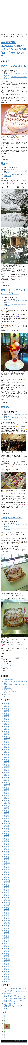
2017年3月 (6, 876)
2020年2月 (6, 818)
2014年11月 (7, 922)
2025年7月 (6, 724)
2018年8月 (6, 848)
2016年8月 (6, 887)
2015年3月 (6, 915)
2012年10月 (7, 963)
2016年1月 (6, 899)
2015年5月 (6, 912)
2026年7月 (6, 705)
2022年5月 (6, 774)
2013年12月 (7, 940)
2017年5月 (6, 872)
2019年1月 (6, 840)
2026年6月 (6, 706)
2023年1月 (6, 761)
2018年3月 (6, 856)
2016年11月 (7, 882)
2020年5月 (6, 813)
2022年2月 (6, 779)
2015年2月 (6, 917)
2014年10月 (7, 923)
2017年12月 (7, 861)
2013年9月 (6, 945)
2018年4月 (6, 854)
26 (7, 668)
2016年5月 (6, 892)
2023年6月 (6, 752)
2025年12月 (7, 716)
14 (10, 665)
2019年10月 (7, 825)
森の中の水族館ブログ (10, 995)
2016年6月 (6, 891)
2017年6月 (6, 871)
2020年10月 (7, 805)
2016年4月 (6, 894)
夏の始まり (7, 694)
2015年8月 (6, 907)
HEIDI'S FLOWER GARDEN (18, 1040)
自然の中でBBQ (8, 679)
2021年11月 (7, 784)
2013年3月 (6, 955)
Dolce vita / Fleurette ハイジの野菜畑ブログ (15, 992)
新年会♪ (5, 406)
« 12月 (2, 672)
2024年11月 (7, 738)
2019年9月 (6, 826)
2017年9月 (6, 866)
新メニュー (7, 693)
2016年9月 (6, 886)
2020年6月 (6, 812)
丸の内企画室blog (8, 993)
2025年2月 (6, 733)
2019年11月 (7, 823)
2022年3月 (6, 777)
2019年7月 (6, 830)
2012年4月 (6, 973)
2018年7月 (6, 849)
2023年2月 (6, 759)
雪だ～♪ (5, 163)
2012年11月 (7, 961)
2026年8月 (6, 703)
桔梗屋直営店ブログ (9, 1001)
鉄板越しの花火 (8, 689)
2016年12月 (7, 881)
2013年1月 (6, 958)
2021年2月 (6, 798)
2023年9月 (6, 749)
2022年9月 (6, 767)
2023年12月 (7, 744)
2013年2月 (6, 956)
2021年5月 (6, 794)
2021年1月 (6, 800)
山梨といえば (7, 686)
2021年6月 (6, 792)
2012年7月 (6, 968)
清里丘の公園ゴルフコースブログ (13, 1005)
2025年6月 (6, 726)
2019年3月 (6, 836)
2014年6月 (6, 930)
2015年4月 (6, 914)
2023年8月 (6, 751)
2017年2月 (6, 877)
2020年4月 (6, 815)
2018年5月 (6, 853)
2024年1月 (6, 743)
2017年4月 (6, 874)
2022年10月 (7, 766)
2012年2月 (6, 976)
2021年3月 (6, 797)
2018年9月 (6, 846)
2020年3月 (6, 817)
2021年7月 (6, 790)
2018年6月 (6, 851)
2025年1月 (6, 734)
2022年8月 (6, 769)
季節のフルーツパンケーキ (11, 691)
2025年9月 (6, 721)
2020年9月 (6, 807)
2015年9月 (6, 905)
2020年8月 (6, 808)
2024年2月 (6, 741)
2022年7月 (6, 770)
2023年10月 (7, 747)
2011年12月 (7, 979)
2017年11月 (7, 863)
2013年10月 (7, 943)
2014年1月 (6, 938)
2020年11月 (7, 803)
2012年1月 (6, 978)
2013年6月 (6, 950)
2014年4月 (6, 933)
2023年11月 (7, 746)
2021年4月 (6, 795)
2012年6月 (6, 969)
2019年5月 (6, 833)
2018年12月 (7, 841)
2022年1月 (6, 780)
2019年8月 (6, 828)
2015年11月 (7, 902)
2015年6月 (6, 910)
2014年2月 (6, 937)
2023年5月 (6, 754)
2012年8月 (6, 966)
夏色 (5, 696)
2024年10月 (7, 739)
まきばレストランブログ (10, 1003)
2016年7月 (6, 889)
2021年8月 (6, 789)
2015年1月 (6, 918)
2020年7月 (6, 810)
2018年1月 (6, 859)
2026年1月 (6, 715)
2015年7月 (6, 909)
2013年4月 (6, 953)
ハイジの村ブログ (9, 990)
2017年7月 (6, 869)
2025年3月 (6, 731)
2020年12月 (7, 802)
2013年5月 (6, 951)
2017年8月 (6, 868)
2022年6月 (6, 772)
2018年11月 (7, 843)
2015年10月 (7, 904)
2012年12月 (7, 960)
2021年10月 (7, 785)
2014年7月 (6, 928)
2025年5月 (6, 728)
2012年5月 (6, 971)
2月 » (8, 672)
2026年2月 (6, 713)
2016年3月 (6, 895)
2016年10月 (7, 884)
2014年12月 (7, 920)
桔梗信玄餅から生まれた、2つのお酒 (14, 684)
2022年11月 (7, 764)
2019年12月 (7, 821)
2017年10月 (7, 864)
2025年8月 (6, 723)
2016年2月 (6, 897)
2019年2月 (6, 838)
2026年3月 (6, 711)
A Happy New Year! (11, 517)
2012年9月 (6, 965)
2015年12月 (7, 900)
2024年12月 (7, 736)
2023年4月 (6, 756)
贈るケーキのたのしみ (13, 66)
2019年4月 (6, 835)
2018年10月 (7, 844)
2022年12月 (7, 762)
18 (6, 667)
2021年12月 (7, 782)
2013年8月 (6, 946)
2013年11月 (7, 942)
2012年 (7, 60)
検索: (2, 656)
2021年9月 (6, 787)
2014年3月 (6, 935)
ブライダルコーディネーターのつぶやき (15, 988)
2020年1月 (6, 820)
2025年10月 (7, 720)
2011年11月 (7, 981)
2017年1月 (6, 879)
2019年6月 (6, 831)
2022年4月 (6, 775)
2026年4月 (6, 710)
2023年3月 (6, 757)
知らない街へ (7, 688)
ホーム (2, 60)
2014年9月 (6, 925)
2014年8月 (6, 927)
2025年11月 (7, 718)
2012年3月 (6, 974)
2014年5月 (6, 932)
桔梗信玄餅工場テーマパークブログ (14, 1000)
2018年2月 (6, 858)
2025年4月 (6, 729)
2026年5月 (6, 708)
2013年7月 (6, 948)
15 (1, 667)
